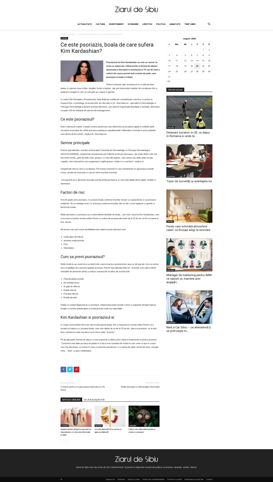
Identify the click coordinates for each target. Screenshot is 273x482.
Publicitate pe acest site (194, 479)
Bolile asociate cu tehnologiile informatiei (140, 387)
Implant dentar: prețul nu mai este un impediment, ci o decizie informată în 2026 (76, 432)
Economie (133, 24)
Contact (209, 479)
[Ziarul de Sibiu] (136, 9)
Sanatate (174, 24)
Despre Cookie (134, 479)
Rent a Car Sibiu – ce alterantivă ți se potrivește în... (188, 329)
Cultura (100, 24)
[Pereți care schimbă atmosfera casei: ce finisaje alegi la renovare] (189, 206)
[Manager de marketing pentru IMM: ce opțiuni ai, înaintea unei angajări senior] (189, 255)
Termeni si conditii (174, 479)
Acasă (63, 34)
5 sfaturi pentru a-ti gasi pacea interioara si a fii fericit (83, 388)
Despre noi (110, 479)
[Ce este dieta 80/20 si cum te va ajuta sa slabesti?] (110, 416)
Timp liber (190, 24)
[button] (209, 24)
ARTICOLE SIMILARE (71, 400)
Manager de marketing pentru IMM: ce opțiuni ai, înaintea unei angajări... (189, 278)
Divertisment (116, 24)
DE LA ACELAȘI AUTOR (94, 400)
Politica (161, 24)
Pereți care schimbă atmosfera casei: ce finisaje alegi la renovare (188, 228)
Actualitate (85, 24)
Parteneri (121, 479)
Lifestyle (147, 24)
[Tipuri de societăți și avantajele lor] (189, 161)
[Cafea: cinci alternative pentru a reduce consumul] (144, 416)
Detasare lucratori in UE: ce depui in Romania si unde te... (188, 134)
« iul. (168, 81)
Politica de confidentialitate (153, 479)
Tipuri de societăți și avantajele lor (189, 181)
